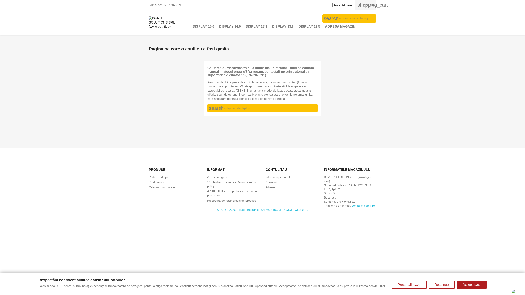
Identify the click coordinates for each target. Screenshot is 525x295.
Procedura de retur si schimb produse (231, 200)
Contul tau (276, 169)
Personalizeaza (409, 284)
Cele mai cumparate (162, 187)
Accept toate (472, 284)
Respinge (442, 284)
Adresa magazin (340, 26)
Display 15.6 (203, 26)
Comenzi (271, 182)
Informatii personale (278, 177)
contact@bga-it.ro (363, 205)
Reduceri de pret (159, 177)
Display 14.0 (230, 26)
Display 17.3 (256, 26)
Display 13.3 (283, 26)
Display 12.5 (309, 26)
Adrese (270, 187)
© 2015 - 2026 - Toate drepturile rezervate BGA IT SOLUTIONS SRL (262, 209)
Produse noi (156, 182)
